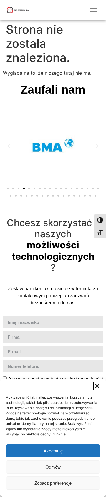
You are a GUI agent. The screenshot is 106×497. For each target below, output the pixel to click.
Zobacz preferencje (53, 483)
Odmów (53, 466)
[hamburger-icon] (93, 10)
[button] (97, 386)
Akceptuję (53, 450)
